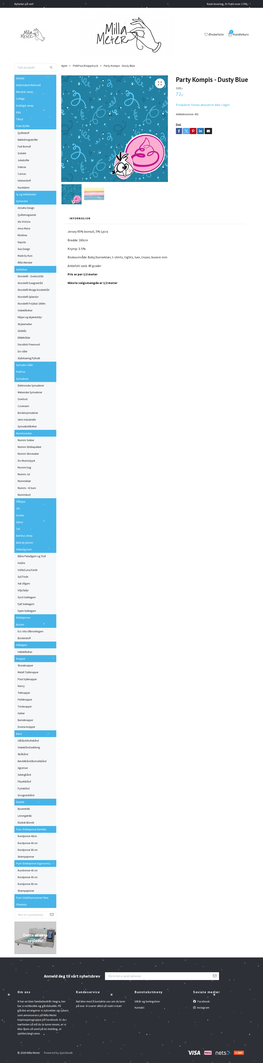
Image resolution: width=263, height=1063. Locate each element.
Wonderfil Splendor (28, 296)
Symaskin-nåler (24, 365)
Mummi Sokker (26, 440)
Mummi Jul (24, 474)
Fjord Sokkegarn (27, 597)
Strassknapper (25, 665)
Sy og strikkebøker (26, 194)
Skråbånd (23, 754)
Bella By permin (24, 542)
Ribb (18, 112)
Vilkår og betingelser (147, 1001)
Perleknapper (25, 699)
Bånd (19, 733)
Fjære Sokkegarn (27, 610)
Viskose (22, 167)
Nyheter (20, 78)
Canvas (22, 173)
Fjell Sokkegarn (26, 604)
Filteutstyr (21, 904)
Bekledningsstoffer (28, 139)
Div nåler (22, 351)
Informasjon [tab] (79, 218)
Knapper (20, 658)
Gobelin (22, 153)
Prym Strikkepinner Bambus (31, 829)
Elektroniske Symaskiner (31, 385)
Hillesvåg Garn (24, 549)
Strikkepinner (23, 617)
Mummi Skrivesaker (28, 453)
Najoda (22, 242)
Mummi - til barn (27, 488)
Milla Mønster (25, 262)
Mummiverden (24, 433)
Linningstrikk (25, 815)
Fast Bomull (24, 146)
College (20, 98)
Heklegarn (21, 645)
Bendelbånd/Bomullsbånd (32, 761)
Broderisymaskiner (28, 412)
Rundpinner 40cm (27, 836)
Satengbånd (24, 774)
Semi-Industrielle (27, 419)
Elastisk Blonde (26, 822)
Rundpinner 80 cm (28, 849)
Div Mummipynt (26, 460)
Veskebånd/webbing (29, 747)
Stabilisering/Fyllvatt (29, 358)
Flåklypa (20, 501)
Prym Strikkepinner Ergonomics (33, 863)
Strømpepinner (26, 856)
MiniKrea (22, 235)
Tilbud (19, 119)
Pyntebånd (24, 788)
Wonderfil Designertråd (30, 283)
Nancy (21, 686)
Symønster (22, 201)
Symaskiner (22, 378)
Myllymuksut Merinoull (28, 85)
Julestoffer (23, 160)
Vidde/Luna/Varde (27, 570)
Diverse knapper (26, 726)
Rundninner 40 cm (28, 870)
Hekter (21, 713)
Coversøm (23, 406)
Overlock (23, 399)
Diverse (20, 515)
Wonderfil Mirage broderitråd (33, 289)
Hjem (64, 66)
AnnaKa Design (26, 207)
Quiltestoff (23, 133)
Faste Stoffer (23, 126)
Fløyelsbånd (24, 781)
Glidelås (22, 330)
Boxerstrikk (24, 808)
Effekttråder (24, 337)
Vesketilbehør (25, 310)
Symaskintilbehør (27, 426)
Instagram (202, 1007)
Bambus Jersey (24, 535)
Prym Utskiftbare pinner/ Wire (32, 897)
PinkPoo (20, 371)
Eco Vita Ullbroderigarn (30, 631)
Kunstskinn (24, 187)
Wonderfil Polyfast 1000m (31, 303)
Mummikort (24, 494)
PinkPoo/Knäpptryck (85, 66)
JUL (18, 508)
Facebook (203, 1001)
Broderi (20, 624)
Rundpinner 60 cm (28, 843)
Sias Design (24, 249)
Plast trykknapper (27, 679)
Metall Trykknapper (28, 672)
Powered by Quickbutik (58, 1053)
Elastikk (20, 802)
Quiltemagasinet (27, 214)
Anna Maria (24, 228)
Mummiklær (24, 481)
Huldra (21, 563)
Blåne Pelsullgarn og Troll (32, 556)
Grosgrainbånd (26, 795)
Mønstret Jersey (24, 91)
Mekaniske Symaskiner (30, 392)
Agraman (23, 768)
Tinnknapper (25, 706)
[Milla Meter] (32, 34)
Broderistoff (24, 638)
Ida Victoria (24, 221)
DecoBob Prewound (29, 344)
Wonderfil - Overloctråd (30, 276)
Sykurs (19, 522)
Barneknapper (25, 720)
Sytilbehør (21, 269)
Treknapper (24, 692)
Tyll (18, 528)
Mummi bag (24, 467)
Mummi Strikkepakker (29, 447)
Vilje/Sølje (23, 590)
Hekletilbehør (25, 651)
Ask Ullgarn (24, 583)
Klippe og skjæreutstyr (30, 317)
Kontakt (139, 1007)
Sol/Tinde (23, 576)
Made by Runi (25, 255)
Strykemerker (25, 324)
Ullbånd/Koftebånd (28, 740)
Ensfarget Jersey (24, 105)
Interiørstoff (24, 180)
